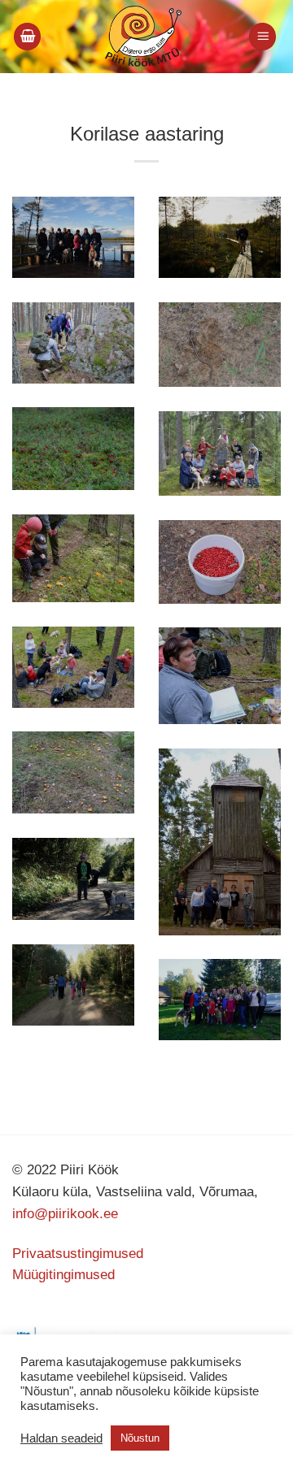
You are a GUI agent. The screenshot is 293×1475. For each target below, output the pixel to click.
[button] (28, 36)
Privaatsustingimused (77, 1253)
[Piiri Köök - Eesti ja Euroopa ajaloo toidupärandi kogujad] (143, 36)
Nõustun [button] (140, 1438)
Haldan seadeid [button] (61, 1438)
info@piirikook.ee (65, 1213)
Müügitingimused (63, 1274)
